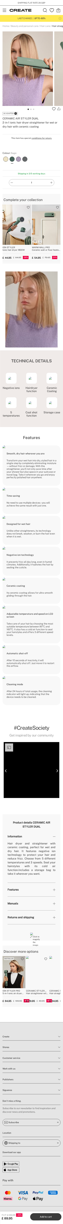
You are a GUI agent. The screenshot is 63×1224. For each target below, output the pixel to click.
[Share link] (58, 109)
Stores (6, 1047)
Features (13, 889)
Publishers (8, 1079)
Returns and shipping (21, 917)
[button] (5, 770)
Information (15, 836)
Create (6, 1036)
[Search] (45, 10)
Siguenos (7, 1090)
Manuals (13, 903)
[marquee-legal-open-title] (60, 18)
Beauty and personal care (24, 26)
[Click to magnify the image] (31, 934)
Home (6, 26)
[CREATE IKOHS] (20, 10)
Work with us (9, 1068)
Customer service (11, 1058)
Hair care (45, 26)
